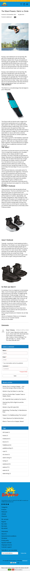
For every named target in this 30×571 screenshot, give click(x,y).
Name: (5, 350)
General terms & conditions (8, 536)
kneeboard (6, 438)
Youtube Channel (14, 318)
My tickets (4, 526)
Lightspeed (24, 560)
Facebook (10, 316)
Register (3, 521)
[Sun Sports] (4, 4)
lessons (5, 442)
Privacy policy (5, 540)
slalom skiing (7, 457)
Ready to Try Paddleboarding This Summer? (15, 415)
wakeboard (9, 17)
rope (5, 451)
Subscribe (23, 553)
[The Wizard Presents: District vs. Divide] (15, 55)
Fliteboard (4, 512)
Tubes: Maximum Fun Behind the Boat (13, 418)
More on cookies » (18, 569)
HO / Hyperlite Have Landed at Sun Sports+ (14, 399)
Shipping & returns (6, 545)
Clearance (4, 516)
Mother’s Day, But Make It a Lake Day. (13, 391)
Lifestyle (3, 514)
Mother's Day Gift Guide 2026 (11, 407)
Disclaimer (4, 538)
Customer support (6, 547)
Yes (9, 569)
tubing (5, 461)
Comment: (6, 366)
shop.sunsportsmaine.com (8, 313)
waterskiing (7, 473)
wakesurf (6, 467)
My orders (4, 524)
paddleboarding (8, 448)
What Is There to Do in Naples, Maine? (13, 421)
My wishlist (4, 528)
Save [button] (15, 376)
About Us (4, 534)
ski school (6, 454)
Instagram (23, 316)
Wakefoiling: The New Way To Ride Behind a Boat (15, 411)
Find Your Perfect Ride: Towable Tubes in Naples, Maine (14, 395)
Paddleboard (7, 445)
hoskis (5, 435)
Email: (5, 357)
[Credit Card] (11, 563)
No (13, 569)
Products (3, 509)
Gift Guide (6, 432)
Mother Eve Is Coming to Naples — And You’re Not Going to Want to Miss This (13, 387)
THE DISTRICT (6, 85)
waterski (6, 470)
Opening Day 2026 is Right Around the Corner (13, 403)
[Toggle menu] (27, 4)
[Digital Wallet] (14, 563)
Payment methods (6, 542)
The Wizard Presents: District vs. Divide (14, 11)
